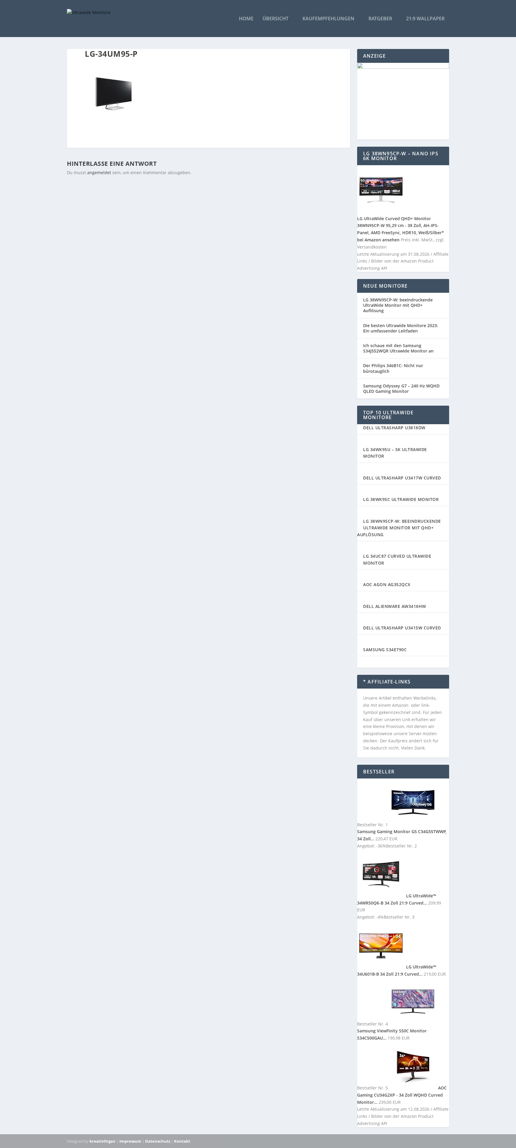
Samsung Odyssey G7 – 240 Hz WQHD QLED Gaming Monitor (401, 388)
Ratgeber (380, 19)
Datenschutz (157, 1141)
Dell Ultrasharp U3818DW (394, 427)
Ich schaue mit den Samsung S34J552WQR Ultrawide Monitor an (398, 348)
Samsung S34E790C (385, 649)
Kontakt (182, 1141)
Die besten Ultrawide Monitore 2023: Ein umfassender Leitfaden (400, 328)
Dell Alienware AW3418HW (394, 606)
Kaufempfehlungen (328, 19)
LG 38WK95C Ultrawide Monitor (401, 499)
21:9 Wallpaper (425, 19)
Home (246, 19)
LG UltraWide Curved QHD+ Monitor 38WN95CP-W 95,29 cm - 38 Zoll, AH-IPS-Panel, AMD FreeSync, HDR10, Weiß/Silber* (400, 226)
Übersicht (275, 19)
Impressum (130, 1141)
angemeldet (99, 172)
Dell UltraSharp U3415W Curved (402, 628)
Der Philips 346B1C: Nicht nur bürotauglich (393, 368)
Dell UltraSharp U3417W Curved (402, 478)
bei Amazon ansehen (378, 240)
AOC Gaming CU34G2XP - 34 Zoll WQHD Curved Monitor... (402, 1095)
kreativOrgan (103, 1141)
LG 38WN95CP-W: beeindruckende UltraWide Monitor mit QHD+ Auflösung (398, 305)
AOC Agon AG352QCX (387, 584)
